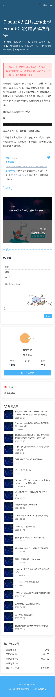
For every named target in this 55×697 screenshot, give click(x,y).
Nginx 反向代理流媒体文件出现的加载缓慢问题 (32, 448)
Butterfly (42, 688)
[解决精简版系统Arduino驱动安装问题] (8, 627)
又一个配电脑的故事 (24, 614)
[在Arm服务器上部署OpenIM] (8, 605)
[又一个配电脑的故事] (8, 616)
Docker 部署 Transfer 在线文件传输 (31, 515)
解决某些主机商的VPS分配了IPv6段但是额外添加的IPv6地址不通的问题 (32, 436)
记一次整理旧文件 (23, 470)
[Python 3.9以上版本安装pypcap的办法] (8, 594)
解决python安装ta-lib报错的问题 (30, 537)
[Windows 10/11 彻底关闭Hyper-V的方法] (8, 495)
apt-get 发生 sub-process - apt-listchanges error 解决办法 (32, 481)
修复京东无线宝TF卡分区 (26, 504)
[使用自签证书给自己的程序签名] (8, 461)
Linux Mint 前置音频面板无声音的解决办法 (32, 570)
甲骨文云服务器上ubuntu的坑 (28, 559)
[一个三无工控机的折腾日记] (8, 583)
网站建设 (14, 46)
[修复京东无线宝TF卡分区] (8, 506)
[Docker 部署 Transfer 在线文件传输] (8, 517)
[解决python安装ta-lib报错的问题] (8, 539)
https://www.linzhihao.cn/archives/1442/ (26, 166)
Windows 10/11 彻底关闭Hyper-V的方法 (32, 493)
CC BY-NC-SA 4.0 (19, 175)
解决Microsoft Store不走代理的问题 (31, 548)
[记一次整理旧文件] (8, 472)
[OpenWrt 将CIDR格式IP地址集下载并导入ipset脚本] (8, 426)
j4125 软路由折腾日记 (25, 526)
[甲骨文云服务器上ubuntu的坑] (8, 561)
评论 (48, 316)
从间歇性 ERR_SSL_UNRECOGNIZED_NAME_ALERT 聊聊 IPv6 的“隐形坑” (32, 413)
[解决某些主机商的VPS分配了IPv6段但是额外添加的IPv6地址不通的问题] (8, 438)
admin (15, 158)
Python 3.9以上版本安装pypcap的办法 (32, 593)
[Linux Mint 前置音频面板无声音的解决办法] (8, 572)
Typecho (16, 688)
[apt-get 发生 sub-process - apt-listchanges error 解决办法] (8, 483)
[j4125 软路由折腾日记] (8, 528)
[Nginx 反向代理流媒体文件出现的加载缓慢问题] (8, 449)
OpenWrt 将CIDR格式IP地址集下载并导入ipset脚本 (32, 424)
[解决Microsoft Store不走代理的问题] (8, 550)
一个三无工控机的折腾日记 (27, 582)
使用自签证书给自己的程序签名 (29, 459)
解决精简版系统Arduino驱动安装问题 (31, 625)
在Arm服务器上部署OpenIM (27, 604)
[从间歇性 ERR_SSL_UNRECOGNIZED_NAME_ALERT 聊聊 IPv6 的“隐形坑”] (8, 414)
